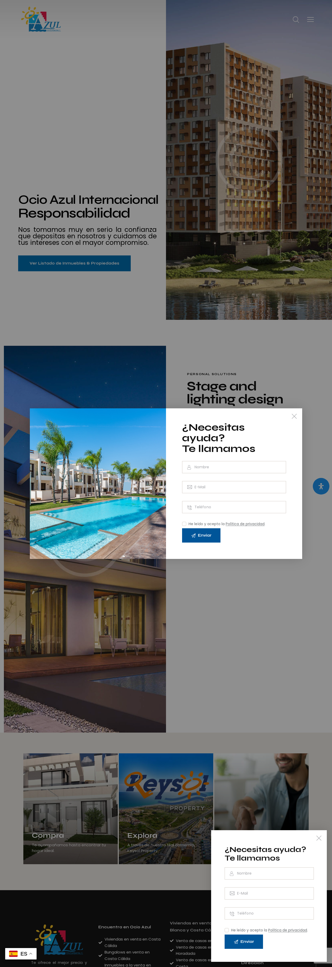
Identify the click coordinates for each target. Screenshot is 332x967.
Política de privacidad (287, 930)
